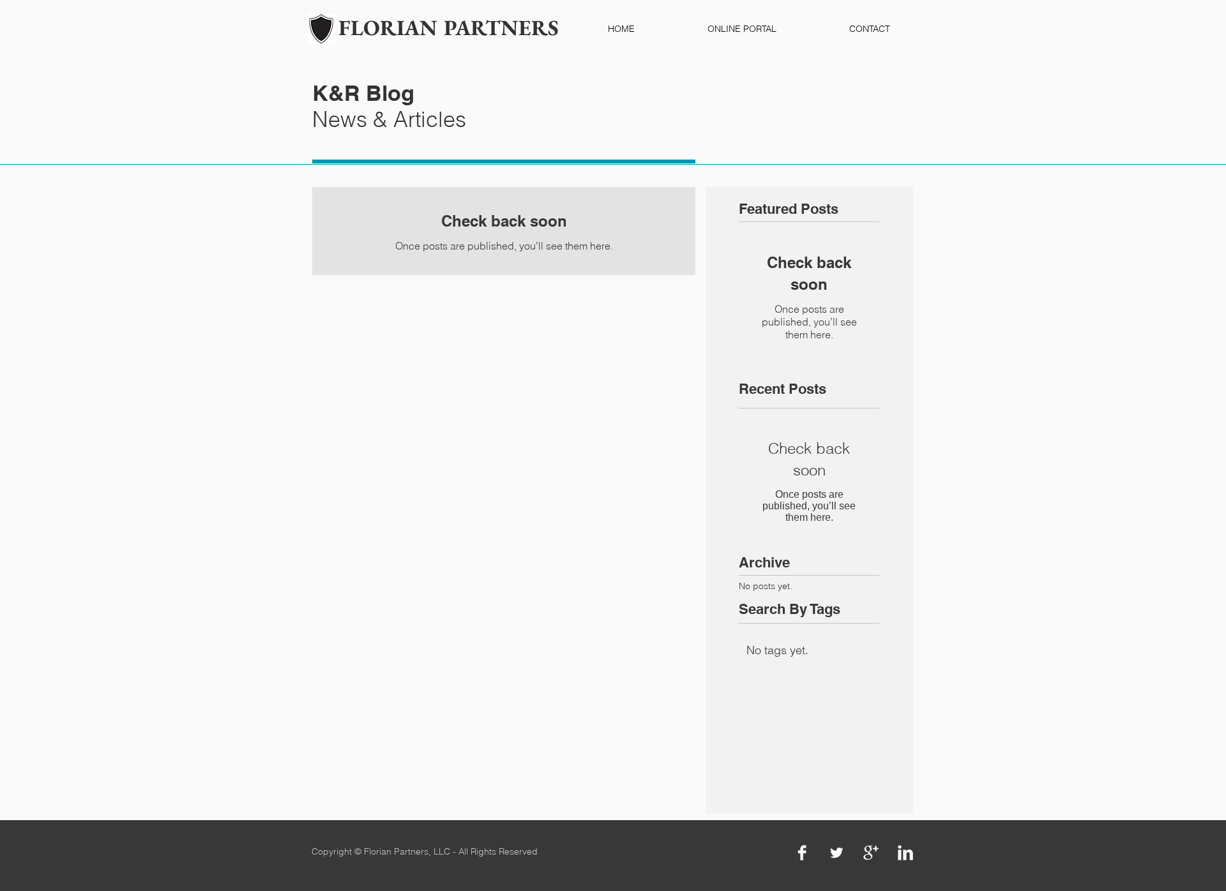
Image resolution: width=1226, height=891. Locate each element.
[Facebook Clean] (802, 852)
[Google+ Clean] (871, 852)
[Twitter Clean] (836, 852)
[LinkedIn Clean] (905, 852)
